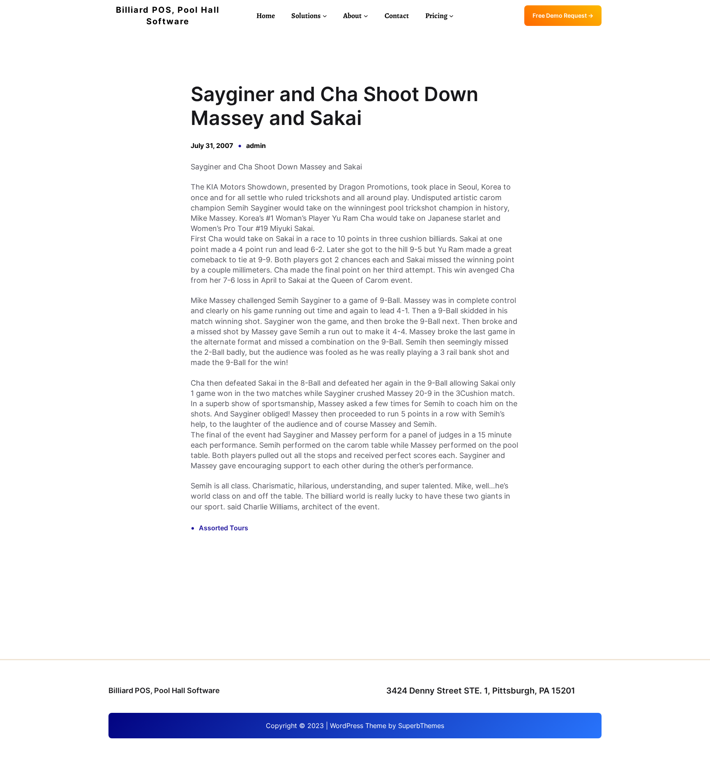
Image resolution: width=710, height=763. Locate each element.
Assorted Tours (223, 528)
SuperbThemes (421, 725)
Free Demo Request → (562, 15)
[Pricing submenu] (451, 16)
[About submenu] (366, 16)
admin (256, 145)
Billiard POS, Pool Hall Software (164, 690)
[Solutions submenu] (325, 16)
